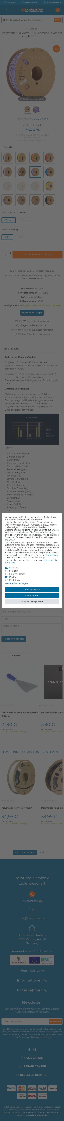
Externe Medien (17, 574)
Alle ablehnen (32, 595)
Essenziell (14, 567)
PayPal (12, 577)
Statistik (13, 570)
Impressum (52, 555)
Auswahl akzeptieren (32, 601)
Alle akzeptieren (32, 589)
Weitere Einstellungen (16, 583)
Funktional (14, 580)
